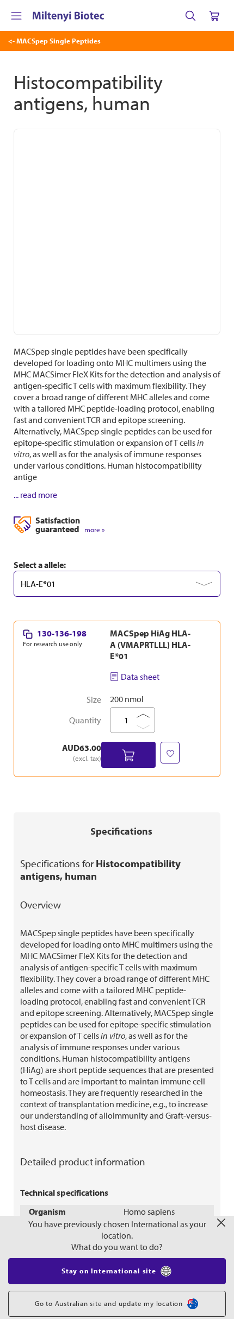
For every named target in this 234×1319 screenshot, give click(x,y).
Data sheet (140, 676)
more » (94, 529)
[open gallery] (117, 232)
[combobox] (117, 584)
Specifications (121, 831)
